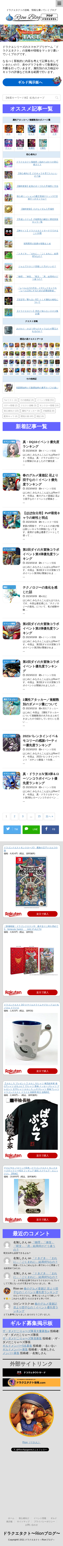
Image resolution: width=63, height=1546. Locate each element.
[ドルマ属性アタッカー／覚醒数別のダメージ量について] (20, 145)
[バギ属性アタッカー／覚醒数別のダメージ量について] (43, 131)
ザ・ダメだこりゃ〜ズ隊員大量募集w (26, 1331)
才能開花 (48, 410)
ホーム (11, 1518)
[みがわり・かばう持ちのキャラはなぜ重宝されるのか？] (8, 332)
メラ (8, 134)
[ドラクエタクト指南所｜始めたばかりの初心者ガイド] (8, 166)
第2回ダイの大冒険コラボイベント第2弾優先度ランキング (41, 628)
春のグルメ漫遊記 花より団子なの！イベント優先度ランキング (40, 480)
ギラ (20, 134)
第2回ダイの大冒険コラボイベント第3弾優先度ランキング (41, 554)
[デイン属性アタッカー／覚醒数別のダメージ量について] (8, 145)
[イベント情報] (11, 455)
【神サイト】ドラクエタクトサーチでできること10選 (37, 231)
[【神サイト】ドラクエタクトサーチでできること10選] (8, 234)
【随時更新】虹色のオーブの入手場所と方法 (37, 186)
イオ (54, 134)
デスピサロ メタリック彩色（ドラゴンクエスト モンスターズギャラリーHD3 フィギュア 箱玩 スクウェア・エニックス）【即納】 (31, 1171)
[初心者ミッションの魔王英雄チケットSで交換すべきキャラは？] (8, 200)
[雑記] (11, 601)
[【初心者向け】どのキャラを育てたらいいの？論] (8, 177)
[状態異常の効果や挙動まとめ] (8, 246)
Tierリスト (10, 400)
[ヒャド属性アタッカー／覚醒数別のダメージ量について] (32, 131)
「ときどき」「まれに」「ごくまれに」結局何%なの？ (37, 255)
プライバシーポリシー (44, 1521)
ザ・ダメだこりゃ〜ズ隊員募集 (22, 1338)
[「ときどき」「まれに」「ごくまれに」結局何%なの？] (8, 257)
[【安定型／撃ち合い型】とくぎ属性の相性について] (8, 303)
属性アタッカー (31, 410)
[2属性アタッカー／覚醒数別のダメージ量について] (43, 145)
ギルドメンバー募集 (15, 1349)
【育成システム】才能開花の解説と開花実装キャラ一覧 (37, 220)
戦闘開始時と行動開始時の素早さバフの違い (37, 387)
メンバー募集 (11, 1353)
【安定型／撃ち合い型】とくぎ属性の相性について (37, 300)
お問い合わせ (31, 1525)
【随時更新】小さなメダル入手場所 (37, 209)
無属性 (31, 148)
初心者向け (11, 410)
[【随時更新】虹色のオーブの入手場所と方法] (8, 189)
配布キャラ (11, 416)
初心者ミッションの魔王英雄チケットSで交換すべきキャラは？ (37, 197)
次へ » (49, 816)
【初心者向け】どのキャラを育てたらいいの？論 (37, 174)
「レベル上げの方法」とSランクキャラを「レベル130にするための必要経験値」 (37, 289)
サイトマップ (23, 1521)
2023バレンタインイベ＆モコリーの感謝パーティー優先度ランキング (40, 740)
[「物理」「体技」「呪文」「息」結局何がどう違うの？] (8, 280)
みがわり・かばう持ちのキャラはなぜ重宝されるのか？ (37, 330)
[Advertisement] (31, 1475)
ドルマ (20, 148)
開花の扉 (27, 416)
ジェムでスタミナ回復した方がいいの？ (37, 266)
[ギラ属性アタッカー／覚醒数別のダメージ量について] (20, 131)
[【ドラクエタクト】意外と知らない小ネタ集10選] (8, 315)
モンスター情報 (49, 405)
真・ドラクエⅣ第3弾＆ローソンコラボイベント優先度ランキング (41, 778)
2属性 (43, 148)
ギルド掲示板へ (30, 82)
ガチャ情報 (11, 405)
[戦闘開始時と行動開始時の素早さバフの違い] (8, 390)
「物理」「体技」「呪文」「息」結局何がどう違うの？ (37, 277)
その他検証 (27, 400)
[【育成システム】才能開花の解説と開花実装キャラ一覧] (8, 223)
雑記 (40, 416)
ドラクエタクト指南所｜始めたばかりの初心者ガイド (37, 163)
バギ (43, 134)
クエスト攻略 (28, 405)
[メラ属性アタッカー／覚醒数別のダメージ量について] (8, 131)
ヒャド (31, 134)
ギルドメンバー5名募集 (17, 1345)
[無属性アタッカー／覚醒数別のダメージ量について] (32, 145)
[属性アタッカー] (11, 713)
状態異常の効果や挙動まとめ (37, 243)
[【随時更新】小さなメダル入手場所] (8, 211)
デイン (8, 148)
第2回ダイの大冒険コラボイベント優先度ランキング (41, 666)
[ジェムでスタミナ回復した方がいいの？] (8, 269)
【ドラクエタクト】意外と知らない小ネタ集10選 (37, 312)
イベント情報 (45, 400)
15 (39, 816)
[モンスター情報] (11, 527)
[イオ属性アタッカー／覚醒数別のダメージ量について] (54, 131)
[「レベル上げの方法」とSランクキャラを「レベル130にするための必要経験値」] (8, 292)
